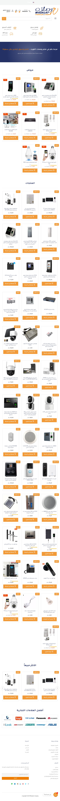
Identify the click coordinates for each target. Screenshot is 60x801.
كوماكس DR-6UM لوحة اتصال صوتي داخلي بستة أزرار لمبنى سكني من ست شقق (30, 242)
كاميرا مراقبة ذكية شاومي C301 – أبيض (49, 412)
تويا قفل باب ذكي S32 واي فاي (10, 544)
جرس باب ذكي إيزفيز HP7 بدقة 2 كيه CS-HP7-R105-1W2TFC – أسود (30, 378)
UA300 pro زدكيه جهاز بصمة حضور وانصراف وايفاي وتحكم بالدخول (10, 412)
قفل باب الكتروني (54, 752)
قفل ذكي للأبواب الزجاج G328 (10, 578)
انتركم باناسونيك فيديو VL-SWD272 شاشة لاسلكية (49, 209)
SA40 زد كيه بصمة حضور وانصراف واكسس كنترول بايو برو (10, 96)
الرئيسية (27, 745)
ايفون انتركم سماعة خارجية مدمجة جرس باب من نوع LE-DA (30, 310)
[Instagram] (17, 784)
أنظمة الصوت (55, 759)
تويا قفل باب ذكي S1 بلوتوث (49, 578)
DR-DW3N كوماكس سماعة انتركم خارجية (11, 447)
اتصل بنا (27, 752)
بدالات (56, 747)
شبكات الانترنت (54, 756)
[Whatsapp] (11, 784)
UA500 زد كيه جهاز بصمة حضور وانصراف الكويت (49, 447)
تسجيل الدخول (6, 10)
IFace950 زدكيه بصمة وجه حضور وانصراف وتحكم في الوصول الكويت (49, 96)
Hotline (26, 10)
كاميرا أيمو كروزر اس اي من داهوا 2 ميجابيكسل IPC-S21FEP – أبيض (10, 378)
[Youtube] (23, 784)
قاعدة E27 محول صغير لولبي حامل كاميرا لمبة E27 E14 (49, 611)
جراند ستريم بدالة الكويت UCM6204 (30, 130)
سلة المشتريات (54, 772)
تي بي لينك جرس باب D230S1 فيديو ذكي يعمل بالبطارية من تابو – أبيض (49, 378)
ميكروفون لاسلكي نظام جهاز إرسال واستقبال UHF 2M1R (10, 209)
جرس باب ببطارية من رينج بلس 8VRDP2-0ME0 (30, 479)
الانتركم (56, 754)
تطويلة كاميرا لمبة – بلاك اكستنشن (30, 611)
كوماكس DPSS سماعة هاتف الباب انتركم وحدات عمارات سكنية (49, 242)
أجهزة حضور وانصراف (53, 750)
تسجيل (8, 11)
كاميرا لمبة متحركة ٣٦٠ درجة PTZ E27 (49, 163)
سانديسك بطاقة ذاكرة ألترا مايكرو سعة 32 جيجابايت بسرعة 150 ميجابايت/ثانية (49, 344)
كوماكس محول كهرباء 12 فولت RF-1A (30, 344)
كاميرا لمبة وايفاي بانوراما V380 (30, 162)
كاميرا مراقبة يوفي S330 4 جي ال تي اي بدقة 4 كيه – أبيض (11, 344)
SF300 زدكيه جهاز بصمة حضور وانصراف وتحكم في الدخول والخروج (30, 276)
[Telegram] (14, 784)
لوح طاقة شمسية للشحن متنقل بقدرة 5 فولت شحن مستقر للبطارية (49, 545)
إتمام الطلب (55, 769)
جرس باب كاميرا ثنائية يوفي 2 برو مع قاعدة (49, 479)
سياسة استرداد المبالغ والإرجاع (51, 776)
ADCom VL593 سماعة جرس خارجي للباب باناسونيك (30, 545)
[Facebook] (28, 784)
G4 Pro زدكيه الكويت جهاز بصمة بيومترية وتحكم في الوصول (49, 276)
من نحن (27, 747)
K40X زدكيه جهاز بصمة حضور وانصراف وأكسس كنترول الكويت (30, 96)
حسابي (56, 767)
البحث (4, 18)
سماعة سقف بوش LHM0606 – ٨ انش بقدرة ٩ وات (49, 512)
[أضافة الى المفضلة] (47, 93)
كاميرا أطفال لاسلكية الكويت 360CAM (10, 130)
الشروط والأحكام (54, 778)
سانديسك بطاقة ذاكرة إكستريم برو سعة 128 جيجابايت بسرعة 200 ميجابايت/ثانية (11, 310)
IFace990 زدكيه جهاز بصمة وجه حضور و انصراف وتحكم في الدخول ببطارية (10, 242)
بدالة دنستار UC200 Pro (49, 309)
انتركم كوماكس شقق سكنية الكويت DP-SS (49, 130)
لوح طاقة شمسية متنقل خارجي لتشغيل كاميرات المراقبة (11, 512)
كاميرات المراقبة (54, 745)
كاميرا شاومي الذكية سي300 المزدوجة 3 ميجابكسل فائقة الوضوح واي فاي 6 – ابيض (30, 412)
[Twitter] (25, 784)
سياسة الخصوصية (53, 774)
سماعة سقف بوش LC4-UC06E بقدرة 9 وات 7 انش (30, 447)
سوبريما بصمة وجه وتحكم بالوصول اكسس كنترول (11, 479)
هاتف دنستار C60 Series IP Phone (11, 276)
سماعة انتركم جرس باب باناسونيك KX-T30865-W (30, 209)
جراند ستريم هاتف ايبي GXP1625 (30, 578)
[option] (49, 687)
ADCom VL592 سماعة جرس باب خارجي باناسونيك (30, 512)
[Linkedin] (20, 784)
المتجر (27, 750)
